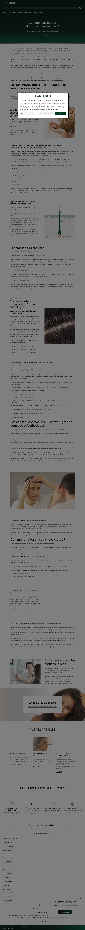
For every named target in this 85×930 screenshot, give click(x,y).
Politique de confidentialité (51, 109)
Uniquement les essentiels (46, 113)
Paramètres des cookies (27, 113)
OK (60, 113)
